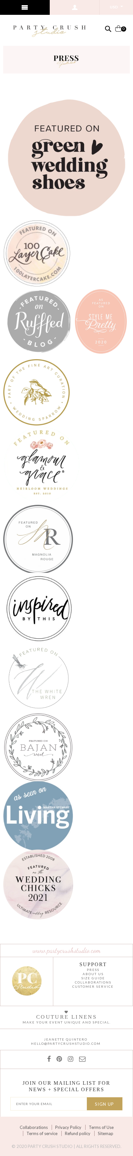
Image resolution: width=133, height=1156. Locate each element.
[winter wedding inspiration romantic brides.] (36, 391)
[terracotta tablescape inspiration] (38, 814)
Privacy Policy (68, 1127)
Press (93, 970)
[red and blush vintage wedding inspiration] (38, 746)
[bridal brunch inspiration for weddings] (38, 883)
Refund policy (77, 1133)
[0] (118, 31)
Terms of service (41, 1133)
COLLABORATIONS (93, 982)
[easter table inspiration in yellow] (38, 538)
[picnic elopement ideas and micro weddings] (37, 252)
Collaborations (34, 1127)
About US (93, 974)
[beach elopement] (38, 677)
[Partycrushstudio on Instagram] (69, 1059)
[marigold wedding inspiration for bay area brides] (101, 320)
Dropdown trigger (75, 7)
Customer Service (93, 986)
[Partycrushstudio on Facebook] (50, 1059)
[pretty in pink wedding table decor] (39, 607)
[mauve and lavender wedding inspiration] (41, 464)
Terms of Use (101, 1127)
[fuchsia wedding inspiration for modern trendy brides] (39, 320)
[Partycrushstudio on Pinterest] (58, 1059)
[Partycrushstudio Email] (81, 1059)
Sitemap (105, 1133)
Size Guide (93, 978)
